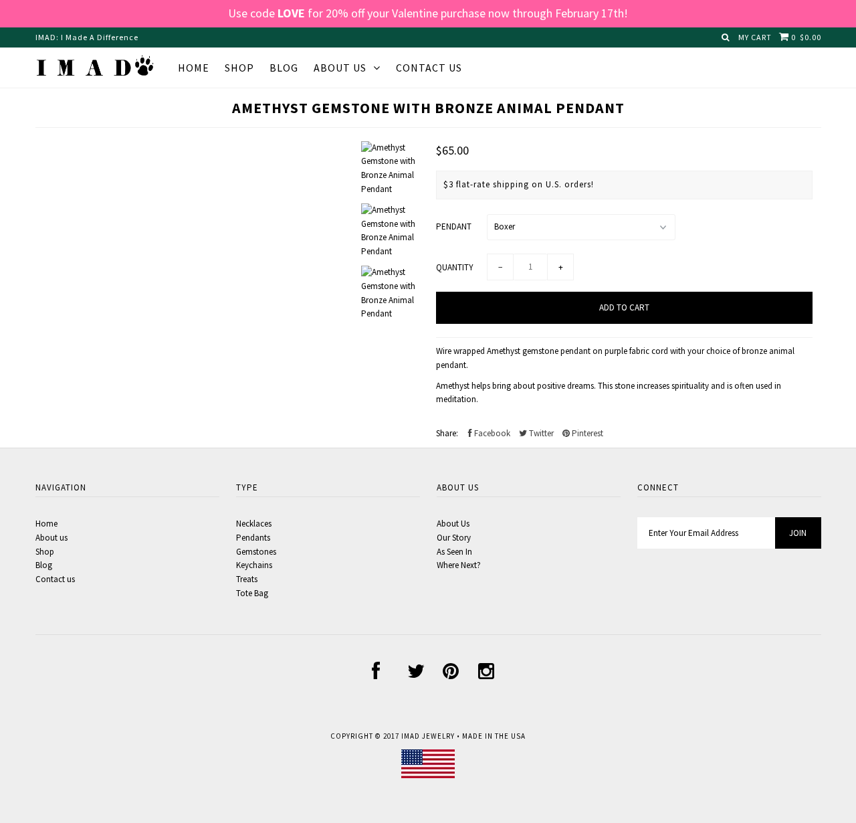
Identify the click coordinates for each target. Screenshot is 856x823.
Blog (284, 67)
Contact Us (429, 67)
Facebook (491, 433)
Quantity (454, 267)
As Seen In (454, 551)
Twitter (540, 433)
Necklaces (254, 523)
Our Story (454, 537)
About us (340, 67)
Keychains (254, 565)
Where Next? (459, 565)
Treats (246, 579)
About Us (453, 523)
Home (193, 67)
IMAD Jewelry (428, 736)
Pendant (453, 226)
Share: (447, 433)
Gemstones (256, 551)
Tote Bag (252, 593)
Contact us (55, 579)
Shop (239, 67)
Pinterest (586, 433)
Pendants (253, 537)
